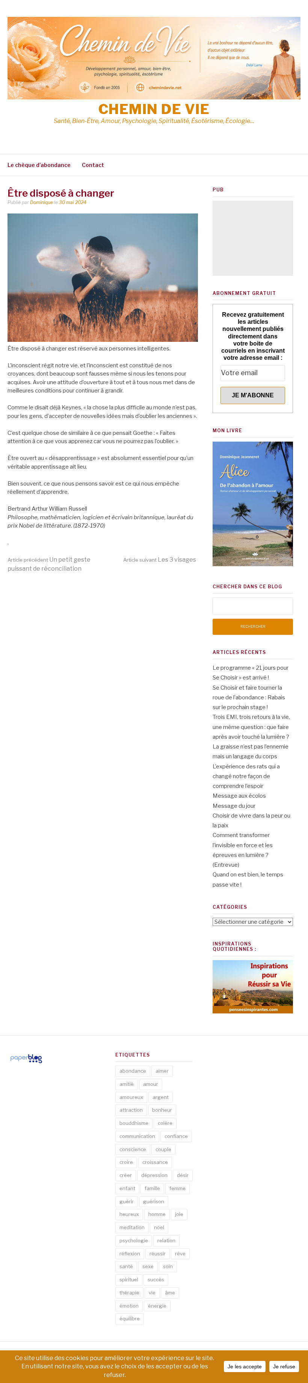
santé (126, 1266)
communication (137, 1136)
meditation (132, 1227)
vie (152, 1293)
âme (170, 1293)
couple (163, 1149)
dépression (154, 1175)
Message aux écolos (239, 795)
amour (150, 1084)
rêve (180, 1254)
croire (126, 1162)
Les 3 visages (159, 559)
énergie (157, 1306)
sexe (148, 1266)
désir (183, 1175)
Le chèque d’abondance (39, 165)
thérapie (129, 1293)
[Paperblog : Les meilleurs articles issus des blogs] (26, 1063)
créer (125, 1175)
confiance (176, 1136)
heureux (129, 1214)
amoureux (131, 1097)
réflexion (129, 1254)
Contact (93, 165)
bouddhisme (133, 1123)
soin (168, 1266)
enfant (127, 1188)
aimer (162, 1071)
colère (165, 1123)
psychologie (133, 1240)
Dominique (41, 202)
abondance (132, 1071)
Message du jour (234, 806)
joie (179, 1214)
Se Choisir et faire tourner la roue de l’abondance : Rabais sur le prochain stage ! (249, 697)
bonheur (162, 1110)
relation (166, 1240)
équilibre (129, 1318)
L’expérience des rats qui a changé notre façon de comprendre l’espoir (246, 776)
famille (152, 1188)
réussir (157, 1254)
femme (177, 1188)
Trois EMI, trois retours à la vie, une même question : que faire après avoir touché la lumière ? (251, 727)
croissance (155, 1162)
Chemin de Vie (154, 109)
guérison (153, 1201)
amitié (126, 1084)
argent (160, 1097)
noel (159, 1227)
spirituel (128, 1279)
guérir (126, 1201)
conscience (132, 1149)
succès (156, 1279)
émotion (129, 1306)
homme (157, 1214)
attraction (131, 1110)
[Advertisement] (253, 238)
